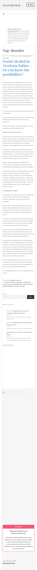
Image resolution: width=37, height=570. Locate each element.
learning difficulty (28, 284)
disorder (19, 282)
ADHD (8, 282)
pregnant (16, 286)
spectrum (22, 286)
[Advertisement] (18, 364)
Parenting (18, 280)
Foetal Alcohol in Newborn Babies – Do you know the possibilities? (17, 68)
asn (16, 282)
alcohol (12, 282)
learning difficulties (17, 284)
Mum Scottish (27, 55)
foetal (9, 284)
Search (4, 294)
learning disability (8, 286)
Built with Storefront (9, 563)
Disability (12, 280)
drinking (25, 282)
